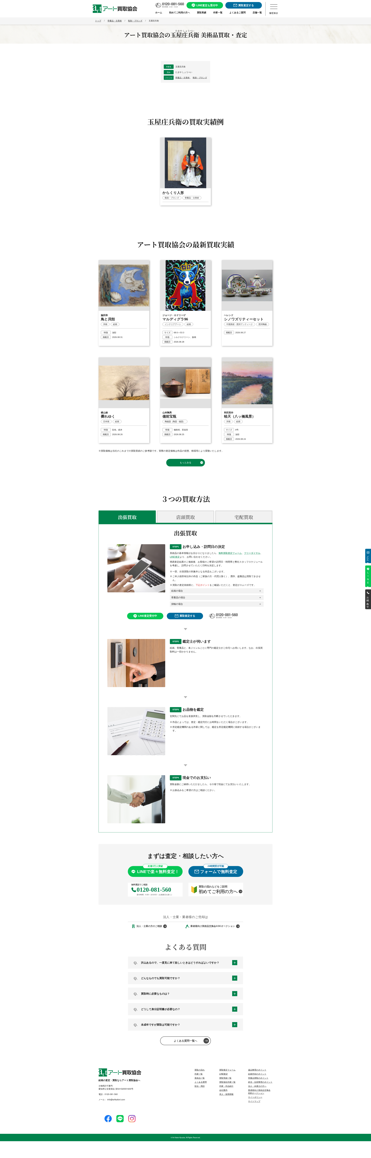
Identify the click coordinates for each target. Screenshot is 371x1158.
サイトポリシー (255, 1097)
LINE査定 (175, 557)
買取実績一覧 (225, 1077)
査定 (368, 578)
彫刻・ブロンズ (200, 78)
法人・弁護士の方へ (257, 1086)
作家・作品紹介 (226, 1086)
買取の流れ (199, 1069)
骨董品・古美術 (182, 78)
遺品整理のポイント (257, 1069)
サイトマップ (254, 1101)
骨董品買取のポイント (258, 1077)
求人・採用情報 (226, 1094)
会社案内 (223, 1090)
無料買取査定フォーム (230, 553)
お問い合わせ (368, 601)
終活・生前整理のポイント (260, 1081)
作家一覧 (198, 1073)
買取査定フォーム (227, 1069)
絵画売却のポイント (257, 1073)
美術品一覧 (199, 1077)
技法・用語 (199, 1086)
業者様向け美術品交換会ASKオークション (259, 1092)
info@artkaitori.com (116, 1099)
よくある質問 (200, 1081)
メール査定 (368, 557)
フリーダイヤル (252, 553)
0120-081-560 (111, 1094)
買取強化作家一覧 (227, 1081)
